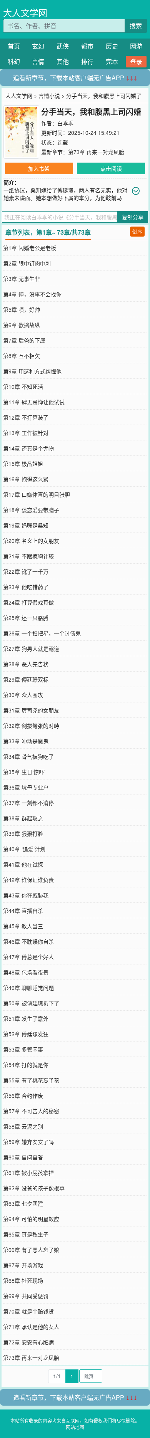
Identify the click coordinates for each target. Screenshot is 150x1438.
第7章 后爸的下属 (24, 340)
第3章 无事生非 (21, 278)
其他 (63, 61)
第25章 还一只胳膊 (25, 618)
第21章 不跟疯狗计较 (28, 556)
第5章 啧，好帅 (21, 309)
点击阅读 (111, 168)
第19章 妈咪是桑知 (25, 525)
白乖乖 (65, 123)
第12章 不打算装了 (25, 417)
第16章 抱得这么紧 (25, 479)
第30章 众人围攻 (23, 695)
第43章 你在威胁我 (25, 895)
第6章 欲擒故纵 (21, 325)
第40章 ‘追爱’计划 (24, 849)
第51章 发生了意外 (25, 1018)
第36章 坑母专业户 (25, 787)
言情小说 (49, 95)
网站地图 (75, 1427)
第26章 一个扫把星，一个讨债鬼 (42, 633)
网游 (136, 46)
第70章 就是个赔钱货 (28, 1311)
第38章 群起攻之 (23, 818)
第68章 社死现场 (23, 1280)
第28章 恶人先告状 (25, 664)
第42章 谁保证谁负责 (28, 880)
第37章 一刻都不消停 (28, 802)
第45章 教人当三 (23, 926)
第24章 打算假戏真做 (28, 602)
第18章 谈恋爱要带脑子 (31, 510)
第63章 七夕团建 (23, 1203)
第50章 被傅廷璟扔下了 (31, 1003)
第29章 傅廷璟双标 (25, 679)
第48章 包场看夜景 (25, 972)
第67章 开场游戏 (23, 1265)
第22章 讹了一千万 (25, 571)
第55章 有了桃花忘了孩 (31, 1080)
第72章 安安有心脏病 (28, 1342)
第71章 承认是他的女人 (31, 1326)
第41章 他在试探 (23, 864)
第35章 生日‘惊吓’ (24, 772)
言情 (38, 61)
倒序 (137, 231)
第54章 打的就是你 (25, 1064)
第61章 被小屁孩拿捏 (28, 1172)
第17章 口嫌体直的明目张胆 (36, 494)
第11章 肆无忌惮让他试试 (34, 402)
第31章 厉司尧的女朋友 (31, 710)
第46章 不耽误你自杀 (28, 941)
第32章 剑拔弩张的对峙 (31, 725)
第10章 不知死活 (23, 386)
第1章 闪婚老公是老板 (29, 248)
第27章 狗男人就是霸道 (31, 648)
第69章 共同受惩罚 (25, 1296)
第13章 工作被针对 (25, 433)
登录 (136, 61)
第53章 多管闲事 (23, 1049)
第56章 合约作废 (23, 1095)
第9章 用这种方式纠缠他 (32, 371)
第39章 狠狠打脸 (23, 833)
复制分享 (132, 217)
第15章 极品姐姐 (23, 463)
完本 (112, 61)
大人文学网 (25, 12)
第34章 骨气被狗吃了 (28, 756)
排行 (87, 61)
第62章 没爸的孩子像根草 (34, 1188)
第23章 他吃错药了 (25, 587)
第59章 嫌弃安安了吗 (28, 1142)
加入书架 (39, 168)
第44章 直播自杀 (23, 910)
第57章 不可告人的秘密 (31, 1111)
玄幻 (38, 46)
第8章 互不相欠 (21, 356)
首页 (14, 46)
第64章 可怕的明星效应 (31, 1219)
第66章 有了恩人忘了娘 (31, 1249)
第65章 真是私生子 (25, 1234)
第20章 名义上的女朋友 (31, 540)
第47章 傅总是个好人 (28, 957)
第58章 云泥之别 (23, 1126)
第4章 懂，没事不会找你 (32, 294)
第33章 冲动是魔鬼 (25, 741)
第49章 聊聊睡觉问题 (28, 987)
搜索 (136, 25)
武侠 (63, 46)
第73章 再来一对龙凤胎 (96, 152)
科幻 (14, 61)
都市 (87, 46)
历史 (112, 46)
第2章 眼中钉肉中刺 (27, 263)
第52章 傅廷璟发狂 (25, 1034)
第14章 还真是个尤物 (28, 448)
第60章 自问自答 (23, 1157)
